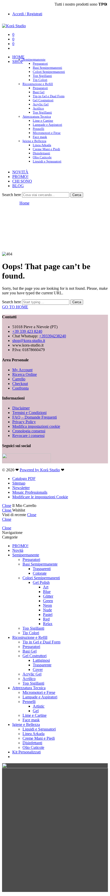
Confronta (20, 388)
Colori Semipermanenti (49, 72)
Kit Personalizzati (26, 752)
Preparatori (40, 63)
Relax (47, 624)
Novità (17, 550)
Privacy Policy (24, 422)
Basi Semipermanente (40, 564)
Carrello (18, 379)
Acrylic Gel (41, 104)
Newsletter (21, 488)
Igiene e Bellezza (34, 141)
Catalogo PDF (24, 478)
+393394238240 (52, 336)
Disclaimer (21, 408)
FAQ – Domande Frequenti (34, 417)
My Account (22, 370)
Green (48, 601)
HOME (18, 57)
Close (6, 505)
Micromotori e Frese (47, 133)
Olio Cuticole (42, 157)
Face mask (31, 720)
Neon (47, 605)
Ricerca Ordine (24, 374)
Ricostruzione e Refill (38, 84)
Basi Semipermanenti (47, 68)
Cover (38, 669)
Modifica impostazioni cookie (36, 426)
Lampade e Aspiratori (47, 125)
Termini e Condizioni (29, 412)
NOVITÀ (20, 172)
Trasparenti (42, 569)
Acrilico (38, 108)
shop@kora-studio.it (28, 340)
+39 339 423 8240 (27, 331)
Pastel (47, 614)
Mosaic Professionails (29, 492)
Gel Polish (41, 582)
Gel (36, 711)
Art (45, 587)
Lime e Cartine (43, 120)
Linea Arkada (42, 145)
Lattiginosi (41, 660)
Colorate (40, 573)
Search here (12, 194)
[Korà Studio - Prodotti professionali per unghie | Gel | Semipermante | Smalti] (14, 26)
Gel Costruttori (43, 100)
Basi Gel (39, 92)
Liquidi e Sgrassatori (47, 161)
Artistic (39, 706)
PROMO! (20, 176)
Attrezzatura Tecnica (37, 116)
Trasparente (42, 665)
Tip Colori (31, 633)
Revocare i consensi (28, 435)
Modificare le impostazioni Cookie (40, 497)
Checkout (20, 383)
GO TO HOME (15, 307)
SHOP (17, 61)
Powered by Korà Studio (40, 470)
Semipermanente (34, 59)
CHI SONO (22, 181)
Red (46, 619)
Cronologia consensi (28, 431)
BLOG (18, 186)
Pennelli (38, 129)
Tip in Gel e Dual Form (48, 96)
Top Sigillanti (42, 76)
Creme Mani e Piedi (46, 149)
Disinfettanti (41, 153)
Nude (47, 610)
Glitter (48, 596)
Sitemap (18, 483)
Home (24, 203)
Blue (47, 591)
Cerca (76, 195)
